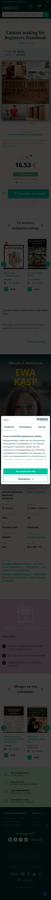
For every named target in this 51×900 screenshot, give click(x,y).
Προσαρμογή (24, 479)
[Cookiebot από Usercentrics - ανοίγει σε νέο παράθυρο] (36, 419)
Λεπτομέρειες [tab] (25, 427)
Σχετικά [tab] (41, 427)
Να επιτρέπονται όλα (25, 471)
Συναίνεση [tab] (9, 427)
